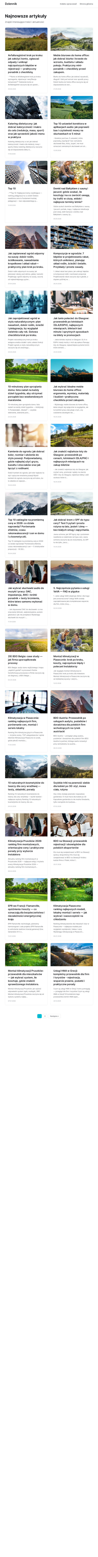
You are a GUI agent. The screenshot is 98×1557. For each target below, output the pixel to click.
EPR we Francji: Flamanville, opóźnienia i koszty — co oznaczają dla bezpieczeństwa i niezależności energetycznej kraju (26, 912)
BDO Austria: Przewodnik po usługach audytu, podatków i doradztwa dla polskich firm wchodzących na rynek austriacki (70, 724)
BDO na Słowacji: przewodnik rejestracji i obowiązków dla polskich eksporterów (70, 844)
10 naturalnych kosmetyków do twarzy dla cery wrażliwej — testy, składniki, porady (26, 786)
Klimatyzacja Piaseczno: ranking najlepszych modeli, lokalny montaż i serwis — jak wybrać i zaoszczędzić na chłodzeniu (70, 912)
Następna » (54, 1016)
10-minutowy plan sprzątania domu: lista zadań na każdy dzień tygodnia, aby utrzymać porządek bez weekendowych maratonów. (25, 393)
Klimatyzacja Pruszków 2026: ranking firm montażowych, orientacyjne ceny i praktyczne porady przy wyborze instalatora (26, 848)
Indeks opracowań (68, 4)
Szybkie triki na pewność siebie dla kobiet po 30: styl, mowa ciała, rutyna (71, 786)
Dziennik (11, 4)
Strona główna (86, 4)
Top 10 (12, 188)
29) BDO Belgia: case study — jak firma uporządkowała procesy (25, 660)
